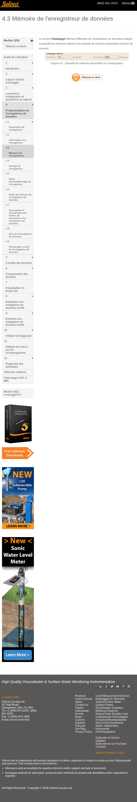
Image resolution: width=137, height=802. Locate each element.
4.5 (7, 173)
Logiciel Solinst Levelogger (15, 81)
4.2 (7, 134)
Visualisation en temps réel (15, 289)
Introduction (12, 68)
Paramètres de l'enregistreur (17, 128)
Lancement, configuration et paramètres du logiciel (19, 96)
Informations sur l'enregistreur (17, 141)
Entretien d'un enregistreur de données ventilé (15, 321)
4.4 (7, 160)
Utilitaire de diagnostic (19, 335)
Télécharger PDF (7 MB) (15, 379)
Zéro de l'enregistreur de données (20, 235)
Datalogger (59, 38)
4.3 (7, 147)
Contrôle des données (19, 263)
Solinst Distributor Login (110, 752)
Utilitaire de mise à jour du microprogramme (17, 349)
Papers (79, 707)
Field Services (83, 698)
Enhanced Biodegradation (111, 719)
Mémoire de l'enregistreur (16, 154)
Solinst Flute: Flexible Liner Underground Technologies (112, 715)
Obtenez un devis (16, 46)
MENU (126, 3)
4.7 (7, 205)
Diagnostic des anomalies (14, 365)
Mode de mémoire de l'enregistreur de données (20, 197)
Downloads (82, 710)
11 (5, 341)
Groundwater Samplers (109, 707)
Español (80, 722)
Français (80, 725)
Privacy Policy (83, 731)
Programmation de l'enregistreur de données (17, 113)
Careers (80, 719)
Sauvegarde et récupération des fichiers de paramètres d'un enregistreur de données (18, 217)
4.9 (7, 241)
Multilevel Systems (107, 710)
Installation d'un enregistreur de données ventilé (15, 304)
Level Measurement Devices (112, 695)
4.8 (7, 228)
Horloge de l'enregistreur (16, 167)
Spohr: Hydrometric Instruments (107, 727)
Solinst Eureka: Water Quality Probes (108, 703)
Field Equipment (105, 731)
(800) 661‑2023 (107, 3)
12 (5, 358)
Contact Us (81, 704)
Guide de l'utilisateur (16, 57)
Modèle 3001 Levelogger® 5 (12, 393)
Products (80, 695)
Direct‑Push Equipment (109, 722)
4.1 (7, 121)
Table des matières (15, 372)
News (78, 716)
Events (79, 713)
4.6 (7, 189)
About (78, 701)
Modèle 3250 (12, 40)
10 (5, 330)
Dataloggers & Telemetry (110, 698)
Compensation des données (17, 275)
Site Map (80, 728)
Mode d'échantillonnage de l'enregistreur (20, 182)
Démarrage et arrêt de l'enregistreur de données (19, 249)
